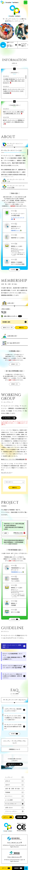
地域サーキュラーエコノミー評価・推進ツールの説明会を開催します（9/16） (14, 112)
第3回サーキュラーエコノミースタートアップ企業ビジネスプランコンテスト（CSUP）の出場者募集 (14, 91)
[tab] (14, 144)
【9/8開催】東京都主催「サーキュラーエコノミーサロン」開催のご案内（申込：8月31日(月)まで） (14, 81)
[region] (14, 85)
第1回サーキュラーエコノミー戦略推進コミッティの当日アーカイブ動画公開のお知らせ (13, 122)
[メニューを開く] (25, 2)
